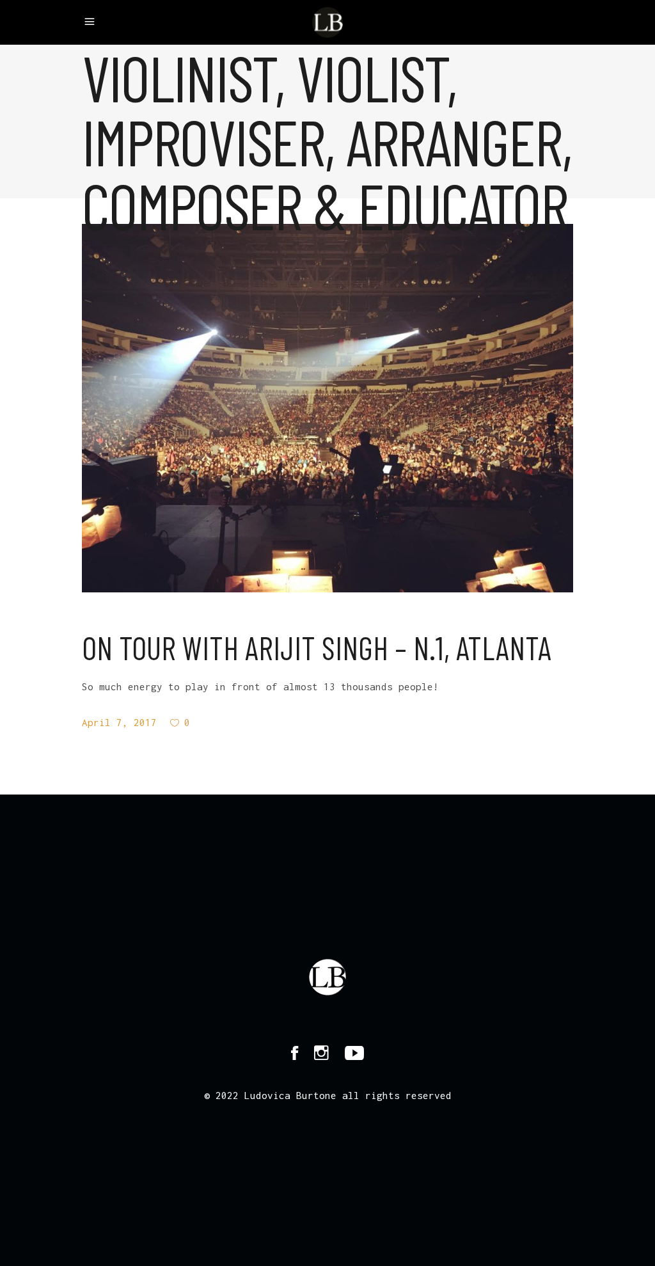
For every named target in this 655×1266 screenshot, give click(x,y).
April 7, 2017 (119, 722)
